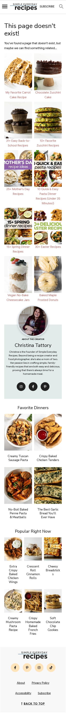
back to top (34, 704)
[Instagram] (21, 386)
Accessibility (23, 693)
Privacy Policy (40, 683)
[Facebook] (33, 386)
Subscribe (44, 693)
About (21, 683)
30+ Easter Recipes (48, 247)
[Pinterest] (45, 386)
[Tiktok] (51, 667)
